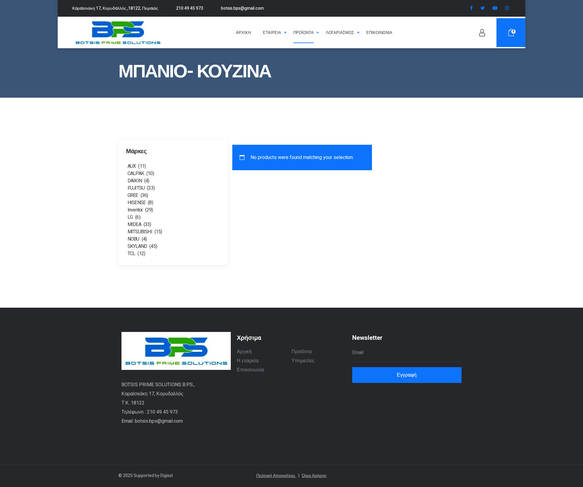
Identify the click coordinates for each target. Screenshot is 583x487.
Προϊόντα (302, 351)
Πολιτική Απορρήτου (277, 475)
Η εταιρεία (247, 360)
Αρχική (244, 351)
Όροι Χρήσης (314, 475)
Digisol (166, 475)
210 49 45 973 (189, 8)
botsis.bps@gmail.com (242, 8)
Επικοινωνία (250, 370)
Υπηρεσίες (303, 360)
